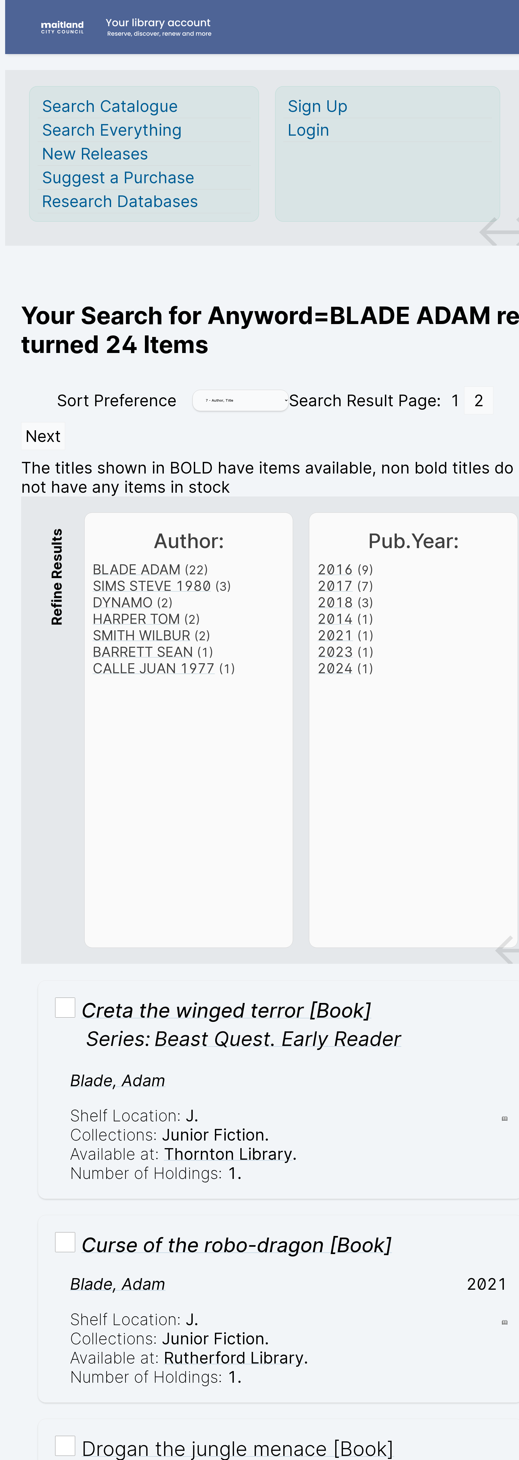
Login (309, 129)
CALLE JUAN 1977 (154, 668)
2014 (335, 619)
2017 (335, 586)
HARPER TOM (136, 619)
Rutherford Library (234, 1357)
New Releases (95, 153)
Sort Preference (117, 400)
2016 (335, 569)
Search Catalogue (110, 106)
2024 (335, 668)
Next (43, 436)
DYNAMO (123, 602)
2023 (335, 652)
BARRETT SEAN (143, 652)
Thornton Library (228, 1154)
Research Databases (120, 201)
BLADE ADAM (137, 569)
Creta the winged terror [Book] (226, 1010)
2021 (335, 635)
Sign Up (318, 106)
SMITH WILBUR (141, 635)
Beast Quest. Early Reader (277, 1038)
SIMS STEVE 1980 (152, 586)
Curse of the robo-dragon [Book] (236, 1245)
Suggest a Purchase (118, 177)
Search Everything (112, 129)
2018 (335, 602)
